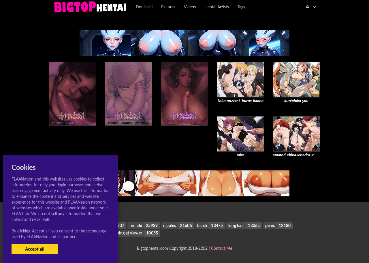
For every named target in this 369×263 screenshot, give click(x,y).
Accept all (34, 249)
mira (240, 155)
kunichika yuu (296, 101)
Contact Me (221, 249)
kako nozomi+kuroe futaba (240, 101)
